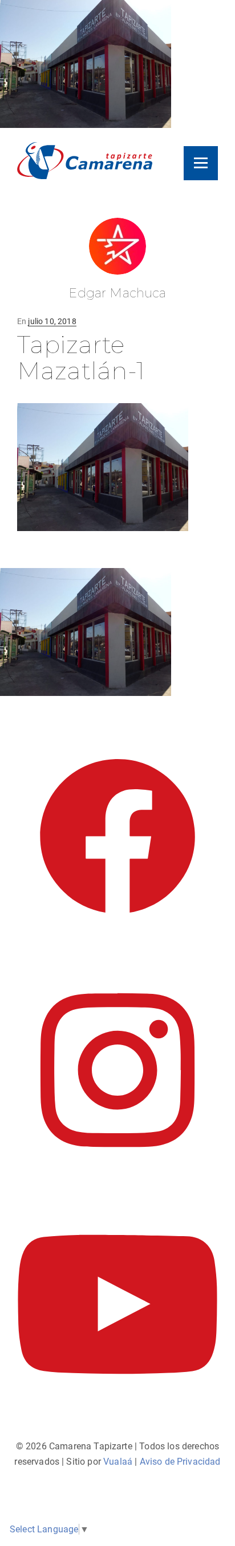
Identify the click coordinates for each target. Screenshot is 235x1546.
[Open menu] (201, 163)
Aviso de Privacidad (180, 1461)
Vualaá (117, 1461)
